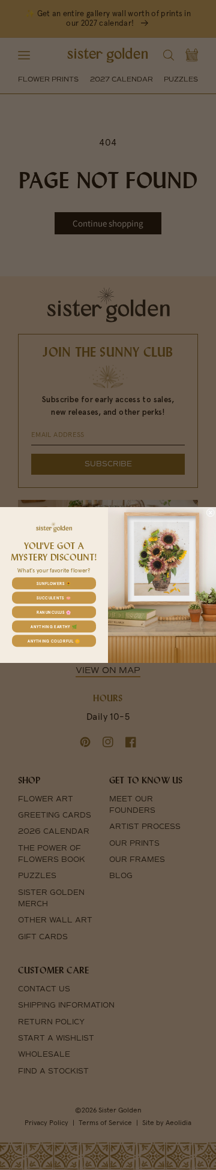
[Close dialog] (210, 512)
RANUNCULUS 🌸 (54, 612)
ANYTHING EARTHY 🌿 (54, 626)
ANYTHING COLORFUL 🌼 (54, 640)
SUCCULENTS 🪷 (54, 597)
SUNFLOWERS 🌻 (54, 583)
